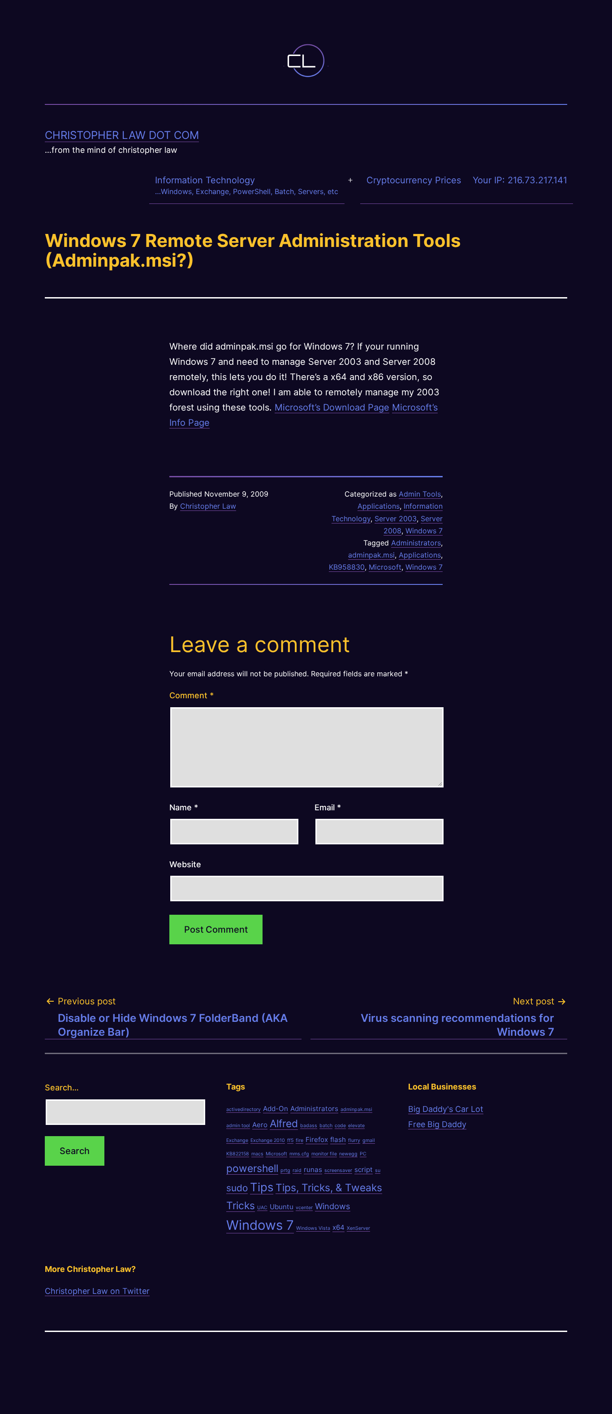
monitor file (324, 1154)
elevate (356, 1126)
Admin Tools (420, 493)
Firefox (317, 1139)
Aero (259, 1124)
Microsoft (385, 566)
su (377, 1170)
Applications (379, 506)
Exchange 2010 (267, 1140)
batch (325, 1126)
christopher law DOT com (122, 135)
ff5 (290, 1140)
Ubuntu (281, 1206)
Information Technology (246, 185)
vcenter (304, 1208)
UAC (262, 1208)
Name (183, 807)
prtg (285, 1170)
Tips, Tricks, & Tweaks (329, 1187)
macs (257, 1154)
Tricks (240, 1205)
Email (328, 807)
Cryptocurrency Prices (413, 180)
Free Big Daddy (437, 1124)
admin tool (238, 1126)
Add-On (275, 1108)
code (340, 1126)
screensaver (338, 1170)
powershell (252, 1168)
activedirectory (243, 1109)
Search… (62, 1087)
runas (313, 1169)
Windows (332, 1206)
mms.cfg (299, 1154)
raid (297, 1170)
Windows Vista (313, 1228)
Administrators (416, 542)
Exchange (237, 1140)
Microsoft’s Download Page (332, 407)
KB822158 (237, 1154)
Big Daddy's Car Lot (445, 1109)
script (363, 1169)
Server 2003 (396, 518)
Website (185, 864)
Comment (191, 695)
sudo (237, 1187)
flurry (354, 1140)
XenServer (358, 1228)
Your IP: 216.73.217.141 (520, 180)
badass (308, 1126)
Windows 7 (424, 530)
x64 (338, 1227)
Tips (261, 1187)
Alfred (284, 1123)
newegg (348, 1154)
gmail (368, 1140)
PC (363, 1154)
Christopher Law (208, 506)
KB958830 (347, 566)
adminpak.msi (371, 554)
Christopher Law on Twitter (97, 1291)
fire (299, 1140)
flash (338, 1139)
